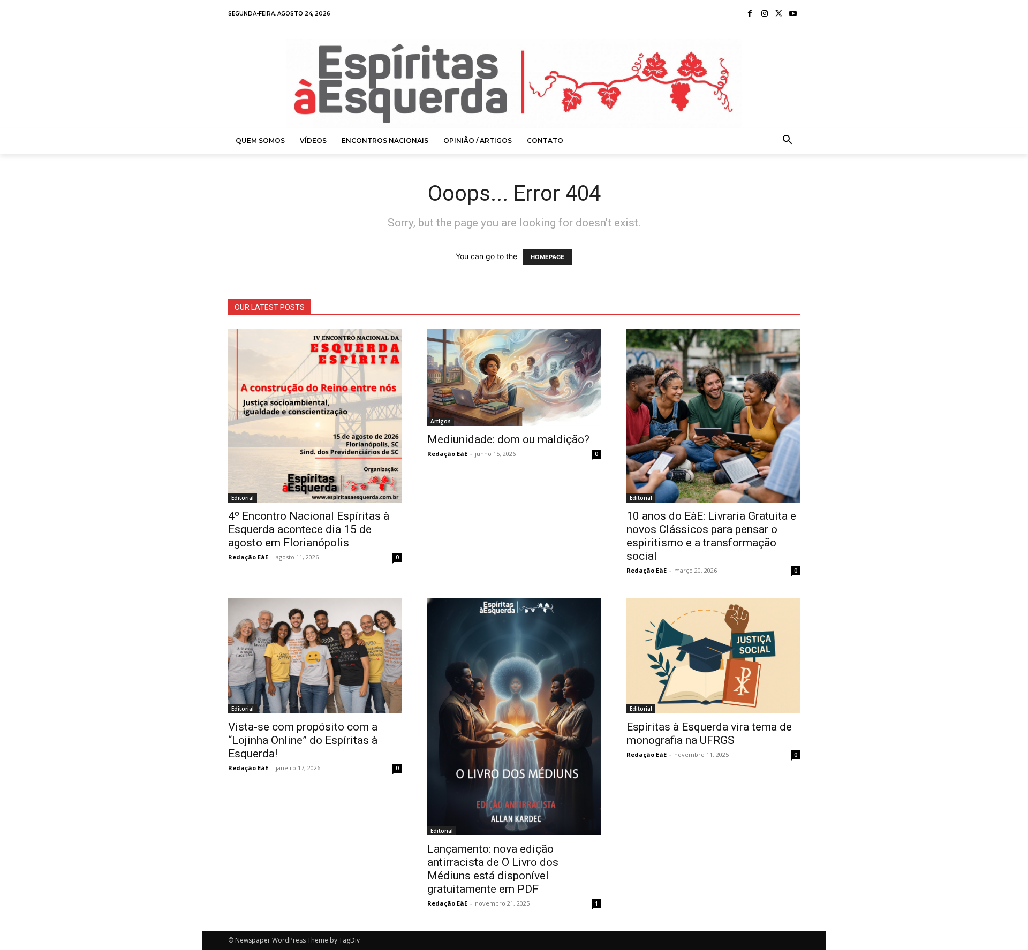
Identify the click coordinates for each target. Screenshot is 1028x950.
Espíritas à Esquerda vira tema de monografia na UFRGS (709, 733)
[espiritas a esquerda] (514, 83)
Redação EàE (248, 557)
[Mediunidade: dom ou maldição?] (514, 377)
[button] (787, 141)
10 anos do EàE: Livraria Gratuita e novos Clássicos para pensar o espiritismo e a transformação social (711, 536)
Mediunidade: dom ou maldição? (508, 439)
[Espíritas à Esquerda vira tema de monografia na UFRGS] (713, 655)
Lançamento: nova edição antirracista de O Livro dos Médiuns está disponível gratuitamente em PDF (492, 868)
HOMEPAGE (547, 257)
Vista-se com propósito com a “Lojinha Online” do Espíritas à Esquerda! (302, 740)
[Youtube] (792, 14)
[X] (779, 14)
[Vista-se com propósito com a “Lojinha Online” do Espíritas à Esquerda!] (315, 655)
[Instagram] (764, 14)
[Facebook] (750, 14)
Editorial (242, 497)
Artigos (440, 421)
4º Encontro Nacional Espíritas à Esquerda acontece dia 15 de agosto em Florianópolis (308, 529)
